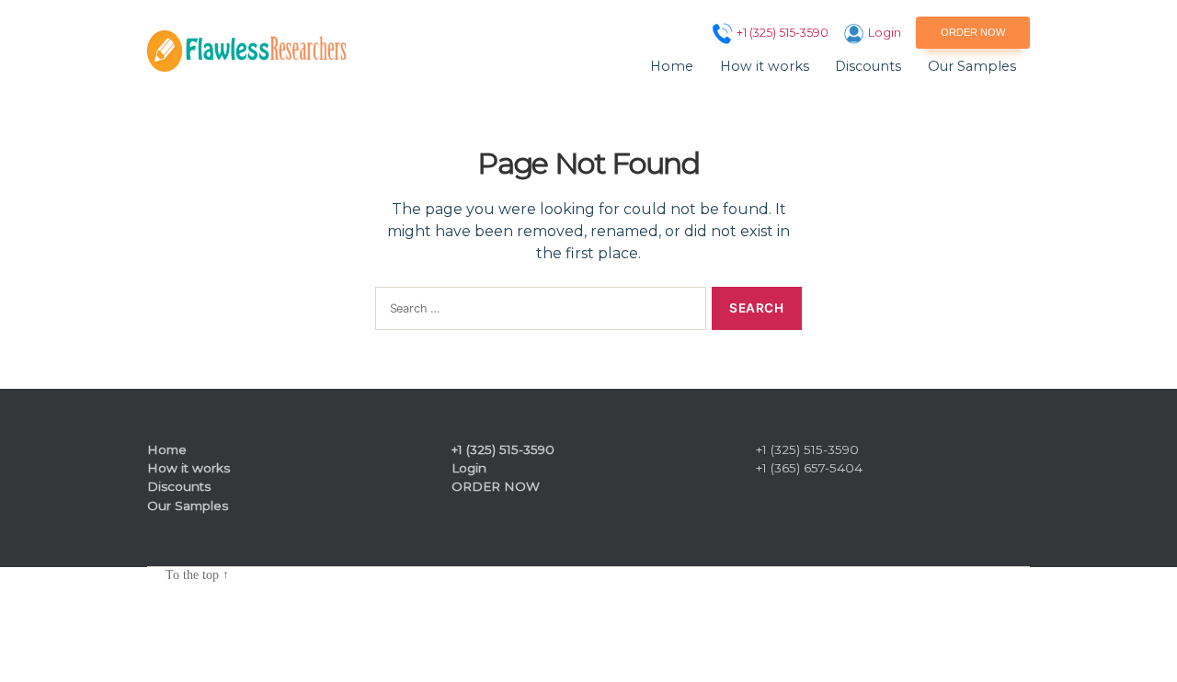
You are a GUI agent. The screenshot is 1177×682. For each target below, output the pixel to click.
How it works (764, 66)
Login (884, 33)
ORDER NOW (973, 32)
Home (671, 66)
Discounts (868, 66)
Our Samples (972, 66)
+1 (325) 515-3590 (782, 33)
